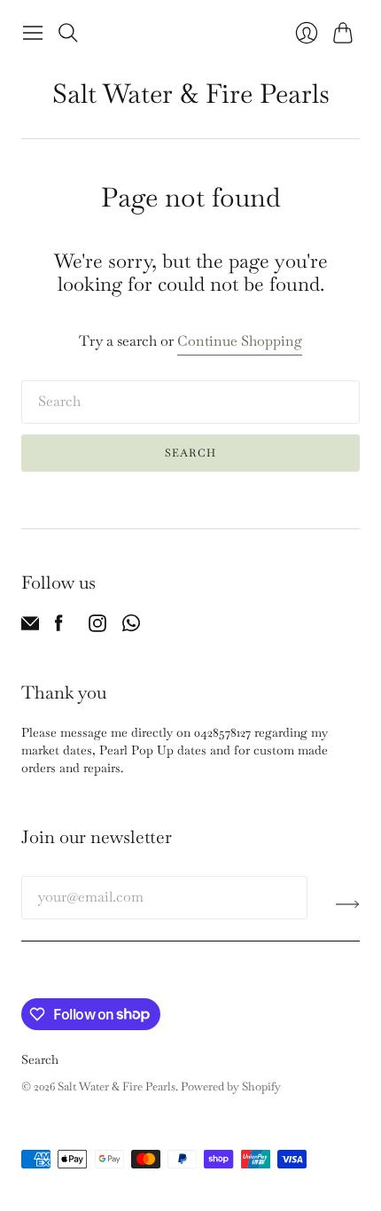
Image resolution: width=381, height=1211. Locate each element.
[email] (30, 627)
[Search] (68, 33)
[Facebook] (59, 627)
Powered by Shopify (231, 1086)
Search (190, 453)
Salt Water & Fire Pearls (191, 93)
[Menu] (32, 32)
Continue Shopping (239, 341)
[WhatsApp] (131, 627)
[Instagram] (97, 627)
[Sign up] (348, 904)
